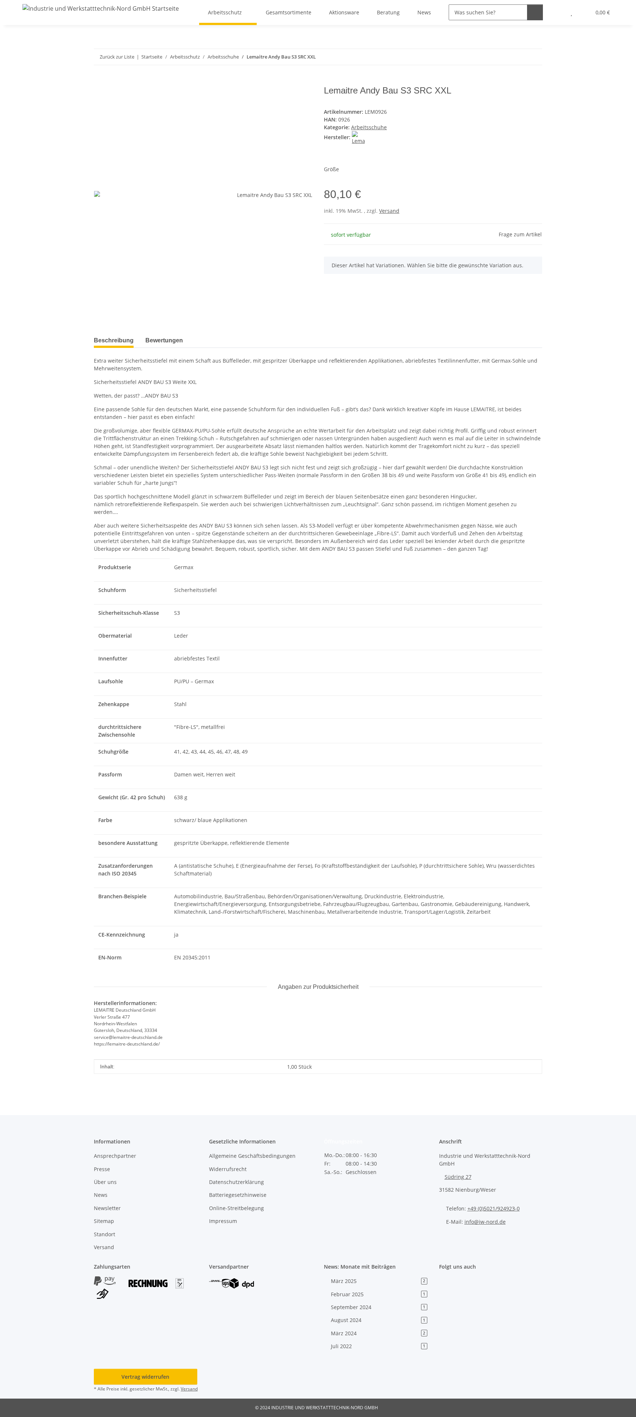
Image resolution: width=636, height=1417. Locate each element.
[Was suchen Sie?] (535, 12)
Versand (389, 210)
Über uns (105, 1181)
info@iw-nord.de (485, 1221)
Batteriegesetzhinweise (237, 1194)
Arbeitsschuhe (369, 127)
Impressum (223, 1220)
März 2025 (378, 1280)
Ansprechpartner (115, 1155)
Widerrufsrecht (228, 1169)
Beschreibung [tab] (114, 340)
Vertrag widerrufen (145, 1376)
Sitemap (104, 1220)
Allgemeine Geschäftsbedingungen (252, 1155)
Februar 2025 (378, 1294)
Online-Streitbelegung (236, 1208)
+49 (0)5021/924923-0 (493, 1208)
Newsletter (107, 1208)
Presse (102, 1169)
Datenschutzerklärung (236, 1181)
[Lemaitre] (358, 137)
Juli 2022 (378, 1346)
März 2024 (378, 1333)
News (100, 1194)
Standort (104, 1234)
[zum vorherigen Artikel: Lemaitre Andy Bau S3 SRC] (518, 57)
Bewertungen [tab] (164, 340)
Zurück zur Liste (117, 56)
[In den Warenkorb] (100, 81)
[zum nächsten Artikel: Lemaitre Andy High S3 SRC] (534, 57)
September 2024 (378, 1307)
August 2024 (378, 1319)
